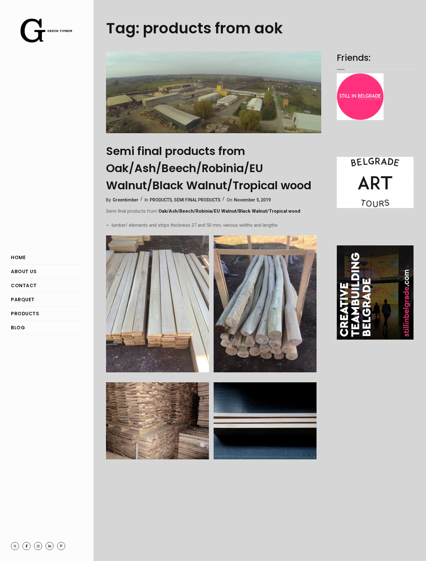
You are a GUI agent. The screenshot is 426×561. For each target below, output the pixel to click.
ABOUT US (23, 271)
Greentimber (125, 199)
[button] (160, 305)
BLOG (18, 327)
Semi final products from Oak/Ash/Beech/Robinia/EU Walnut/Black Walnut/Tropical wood (208, 168)
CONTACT (24, 285)
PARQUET (23, 299)
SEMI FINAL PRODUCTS (197, 199)
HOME (18, 257)
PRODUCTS (25, 313)
